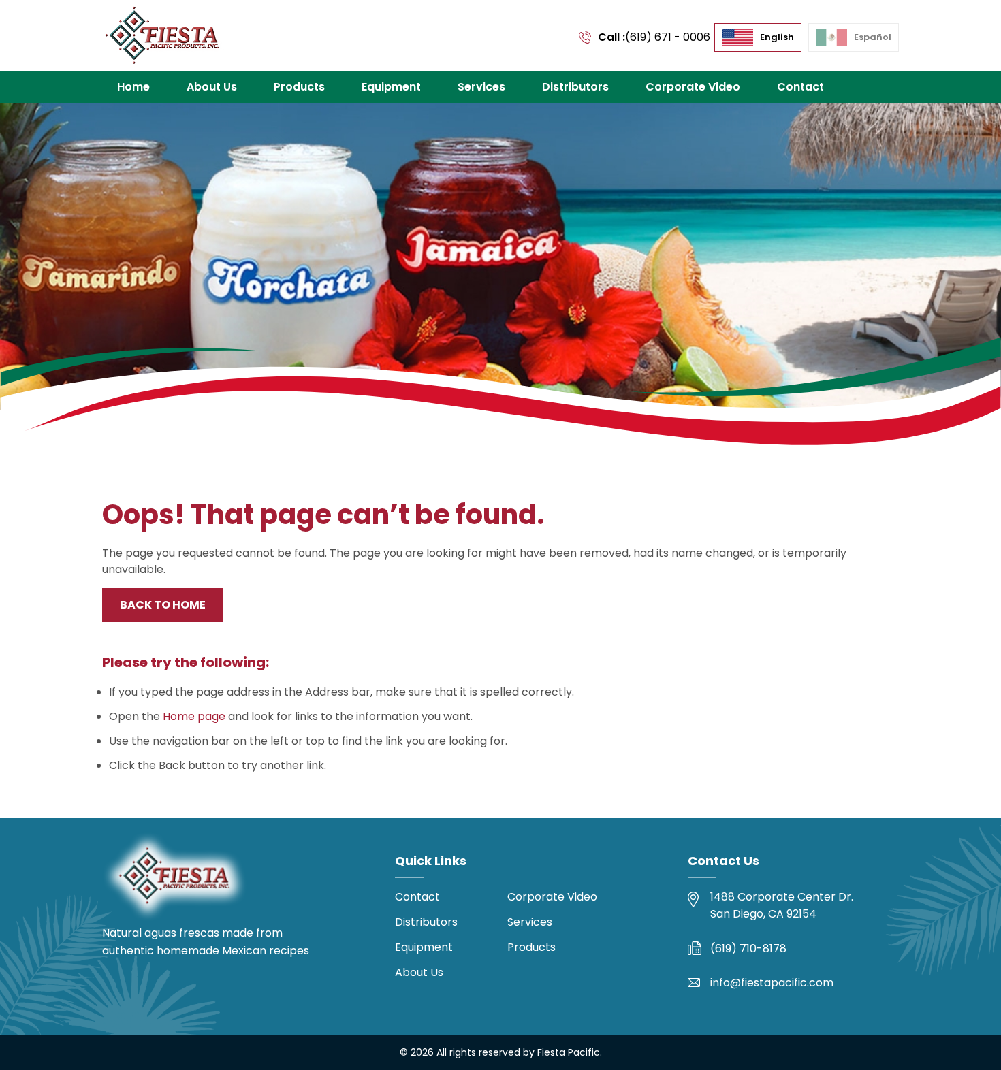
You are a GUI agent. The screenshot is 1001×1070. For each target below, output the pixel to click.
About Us (212, 87)
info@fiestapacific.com (771, 982)
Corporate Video (693, 87)
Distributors (575, 87)
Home (133, 87)
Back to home (163, 605)
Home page (194, 716)
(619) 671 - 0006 (667, 37)
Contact (800, 87)
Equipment (391, 87)
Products (299, 87)
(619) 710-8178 (748, 948)
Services (481, 87)
